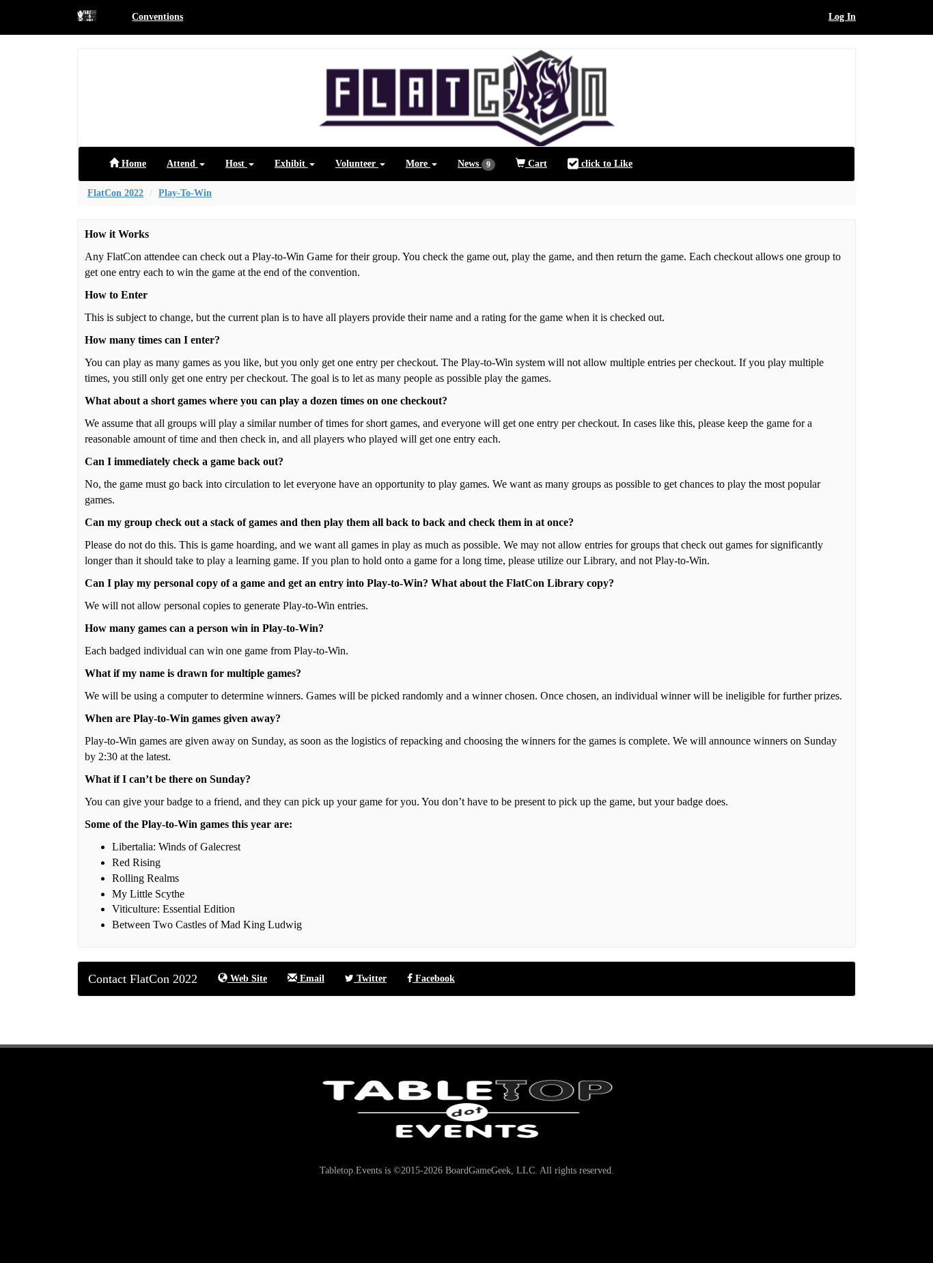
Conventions (157, 17)
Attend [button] (182, 163)
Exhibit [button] (291, 163)
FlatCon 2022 (115, 193)
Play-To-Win (185, 193)
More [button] (418, 163)
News (474, 163)
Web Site (247, 978)
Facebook (434, 978)
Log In (842, 17)
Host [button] (236, 163)
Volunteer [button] (356, 163)
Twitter (370, 978)
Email (310, 978)
